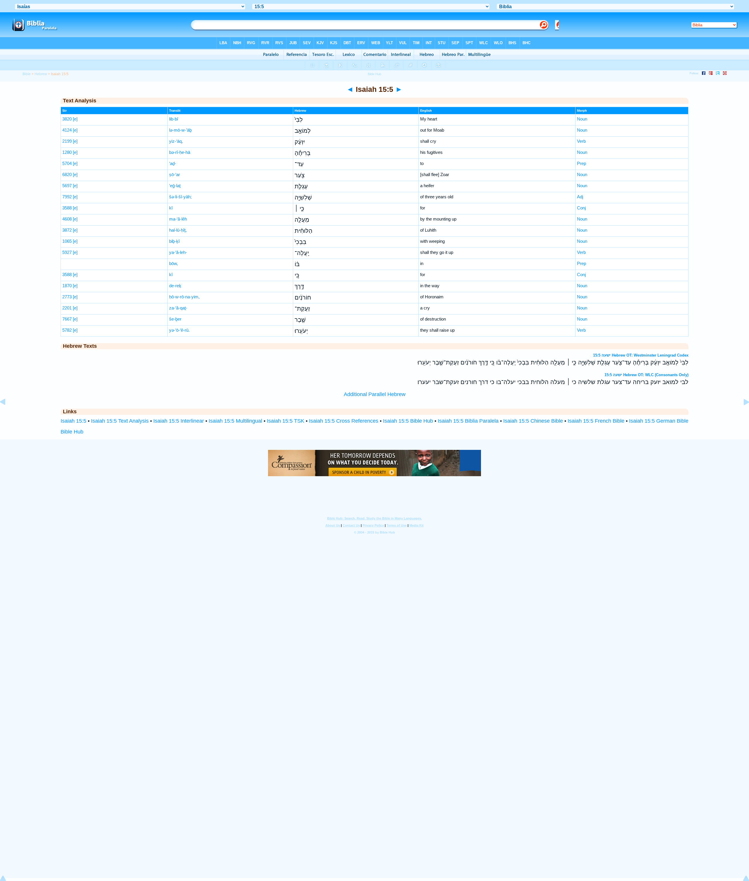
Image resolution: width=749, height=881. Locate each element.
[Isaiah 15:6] (741, 415)
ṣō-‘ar (174, 174)
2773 (67, 296)
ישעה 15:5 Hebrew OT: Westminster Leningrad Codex (640, 355)
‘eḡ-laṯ (175, 185)
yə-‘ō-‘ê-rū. (179, 330)
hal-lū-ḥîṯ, (178, 230)
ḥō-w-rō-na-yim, (184, 296)
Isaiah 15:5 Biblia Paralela (468, 421)
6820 (67, 174)
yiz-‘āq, (176, 141)
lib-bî (173, 118)
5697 (67, 185)
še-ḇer (175, 318)
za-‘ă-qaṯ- (178, 307)
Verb (581, 141)
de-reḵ (175, 285)
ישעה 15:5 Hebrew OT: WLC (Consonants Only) (646, 375)
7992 (67, 196)
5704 (67, 163)
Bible (27, 74)
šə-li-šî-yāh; (180, 196)
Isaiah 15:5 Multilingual (235, 421)
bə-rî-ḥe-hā (179, 152)
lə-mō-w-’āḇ (180, 130)
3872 (67, 230)
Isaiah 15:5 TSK (285, 421)
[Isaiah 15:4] (7, 415)
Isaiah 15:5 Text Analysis (120, 421)
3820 (67, 118)
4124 (67, 130)
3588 (67, 207)
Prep (581, 163)
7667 (67, 318)
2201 (67, 307)
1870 (67, 285)
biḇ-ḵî (174, 241)
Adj (580, 196)
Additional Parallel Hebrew (375, 394)
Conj (581, 207)
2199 (67, 141)
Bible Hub (72, 432)
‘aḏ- (172, 163)
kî (171, 207)
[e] (75, 118)
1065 (67, 241)
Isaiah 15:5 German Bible (658, 421)
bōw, (173, 263)
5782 (67, 330)
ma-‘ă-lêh (178, 218)
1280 (67, 152)
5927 (67, 252)
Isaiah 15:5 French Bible (596, 421)
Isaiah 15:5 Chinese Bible (533, 421)
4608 (67, 218)
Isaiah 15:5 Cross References (343, 421)
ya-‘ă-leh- (178, 252)
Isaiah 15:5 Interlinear (178, 421)
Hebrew (41, 74)
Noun (582, 118)
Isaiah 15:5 (73, 421)
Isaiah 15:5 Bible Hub (408, 421)
